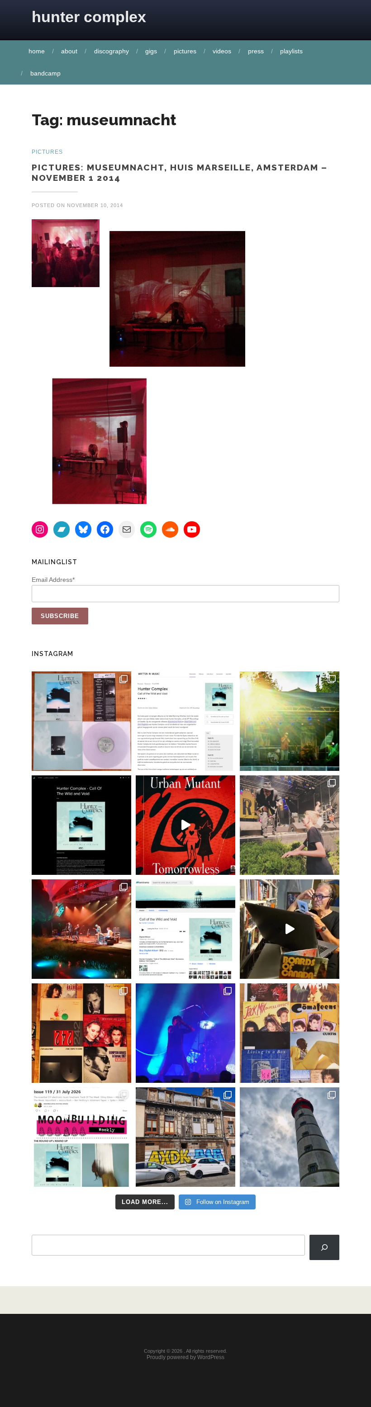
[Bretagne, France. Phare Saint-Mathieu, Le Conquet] (289, 1137)
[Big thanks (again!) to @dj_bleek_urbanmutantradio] (185, 825)
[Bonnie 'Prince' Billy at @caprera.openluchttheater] (81, 929)
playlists (291, 51)
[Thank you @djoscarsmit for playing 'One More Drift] (289, 929)
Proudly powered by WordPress (185, 1357)
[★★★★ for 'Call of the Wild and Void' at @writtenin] (185, 721)
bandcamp (45, 73)
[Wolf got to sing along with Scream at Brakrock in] (289, 825)
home (37, 51)
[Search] (324, 1247)
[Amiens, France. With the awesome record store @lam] (185, 1137)
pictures (185, 51)
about (69, 51)
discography (111, 51)
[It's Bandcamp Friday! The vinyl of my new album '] (185, 929)
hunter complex (89, 16)
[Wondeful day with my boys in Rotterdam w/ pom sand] (81, 1033)
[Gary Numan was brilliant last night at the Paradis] (185, 1033)
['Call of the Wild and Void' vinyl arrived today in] (81, 721)
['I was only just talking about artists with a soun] (81, 1137)
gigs (151, 51)
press (256, 51)
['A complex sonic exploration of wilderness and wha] (81, 825)
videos (222, 51)
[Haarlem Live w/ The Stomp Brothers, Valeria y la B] (289, 721)
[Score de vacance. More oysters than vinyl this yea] (289, 1033)
